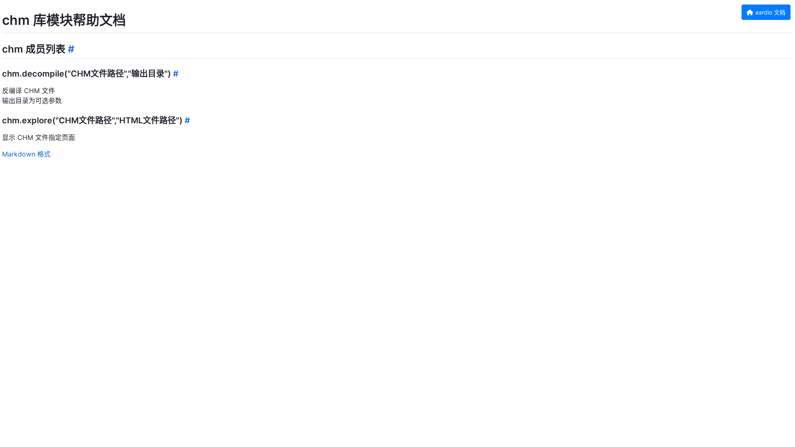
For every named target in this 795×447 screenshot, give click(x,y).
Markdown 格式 (26, 154)
